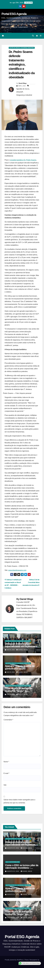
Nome (6, 762)
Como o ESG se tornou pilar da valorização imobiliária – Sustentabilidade (21, 868)
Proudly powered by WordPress (14, 960)
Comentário (8, 720)
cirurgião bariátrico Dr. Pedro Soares (23, 160)
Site (5, 785)
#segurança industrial (24, 95)
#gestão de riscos (22, 89)
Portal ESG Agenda (14, 14)
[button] (33, 36)
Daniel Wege (23, 83)
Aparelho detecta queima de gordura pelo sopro (19, 667)
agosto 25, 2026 (13, 848)
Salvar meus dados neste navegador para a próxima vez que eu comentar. (19, 801)
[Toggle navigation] (40, 35)
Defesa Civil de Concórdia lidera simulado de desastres (31, 582)
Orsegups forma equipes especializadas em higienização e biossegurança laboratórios (21, 646)
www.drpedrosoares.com (17, 570)
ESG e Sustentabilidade (13, 862)
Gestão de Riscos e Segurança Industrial (21, 47)
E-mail (6, 773)
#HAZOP (19, 92)
